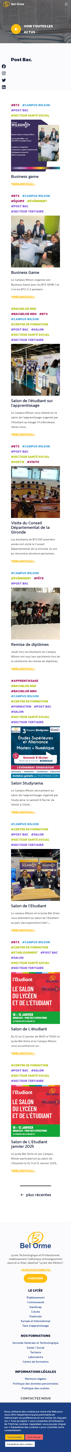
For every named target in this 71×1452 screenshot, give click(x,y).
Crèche (35, 1312)
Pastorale (35, 1316)
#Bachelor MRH (24, 314)
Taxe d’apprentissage (35, 1326)
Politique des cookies (35, 1388)
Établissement (35, 1297)
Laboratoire (35, 1357)
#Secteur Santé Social (30, 115)
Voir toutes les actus (38, 29)
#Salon (37, 329)
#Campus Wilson (36, 105)
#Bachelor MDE (23, 309)
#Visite (33, 462)
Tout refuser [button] (34, 1437)
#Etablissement (24, 952)
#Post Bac (19, 110)
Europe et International (35, 1321)
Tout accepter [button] (14, 1437)
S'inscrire (35, 1278)
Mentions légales (35, 1379)
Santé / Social (35, 1348)
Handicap (35, 1307)
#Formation (21, 706)
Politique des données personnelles (35, 1383)
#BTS (15, 105)
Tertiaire (35, 1352)
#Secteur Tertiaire (27, 211)
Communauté (35, 1302)
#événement (37, 201)
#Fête (39, 578)
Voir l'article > (22, 184)
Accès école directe (35, 1270)
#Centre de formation (29, 324)
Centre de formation (36, 1362)
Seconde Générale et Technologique (35, 1343)
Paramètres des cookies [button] (20, 1444)
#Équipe (17, 201)
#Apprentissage (24, 681)
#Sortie (17, 462)
